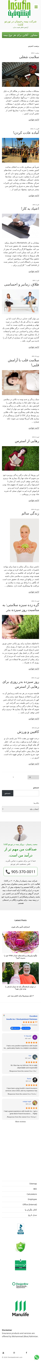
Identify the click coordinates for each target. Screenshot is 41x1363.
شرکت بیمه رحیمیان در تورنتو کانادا (20, 22)
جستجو (36, 787)
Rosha (29, 1078)
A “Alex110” (27, 1036)
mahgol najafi (27, 1101)
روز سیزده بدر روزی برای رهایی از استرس (20, 684)
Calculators (32, 1194)
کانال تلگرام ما (31, 1209)
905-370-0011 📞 (20, 871)
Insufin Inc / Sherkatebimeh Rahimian (21, 1019)
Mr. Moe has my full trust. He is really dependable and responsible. (24, 1066)
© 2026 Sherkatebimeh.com (12, 1357)
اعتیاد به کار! (30, 208)
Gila (30, 1056)
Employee (32, 1199)
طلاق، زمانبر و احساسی (21, 284)
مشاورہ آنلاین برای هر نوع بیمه (20, 35)
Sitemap (33, 1183)
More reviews (20, 1122)
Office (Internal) (30, 1204)
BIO (35, 1189)
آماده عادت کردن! (26, 132)
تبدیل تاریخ (32, 1215)
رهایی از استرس (27, 440)
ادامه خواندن (34, 119)
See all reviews (26, 1028)
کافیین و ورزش (28, 731)
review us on (16, 1028)
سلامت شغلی (29, 56)
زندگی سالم (30, 513)
